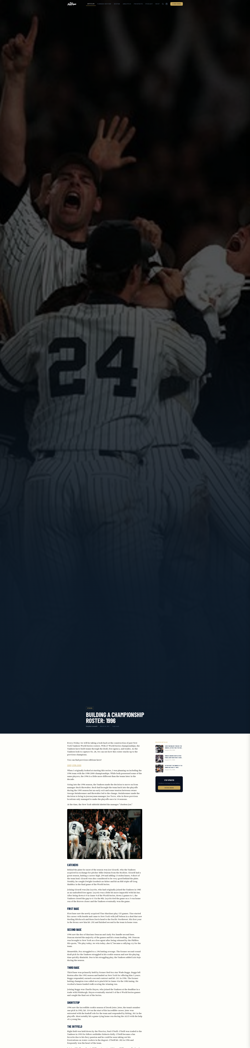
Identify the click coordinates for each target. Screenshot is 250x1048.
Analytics (127, 4)
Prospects (138, 4)
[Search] (162, 4)
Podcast (149, 4)
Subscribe (176, 4)
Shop (157, 4)
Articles (91, 4)
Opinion (89, 708)
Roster (117, 4)
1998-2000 (76, 765)
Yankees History (104, 4)
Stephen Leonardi (91, 726)
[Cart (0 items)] (166, 4)
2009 (69, 765)
